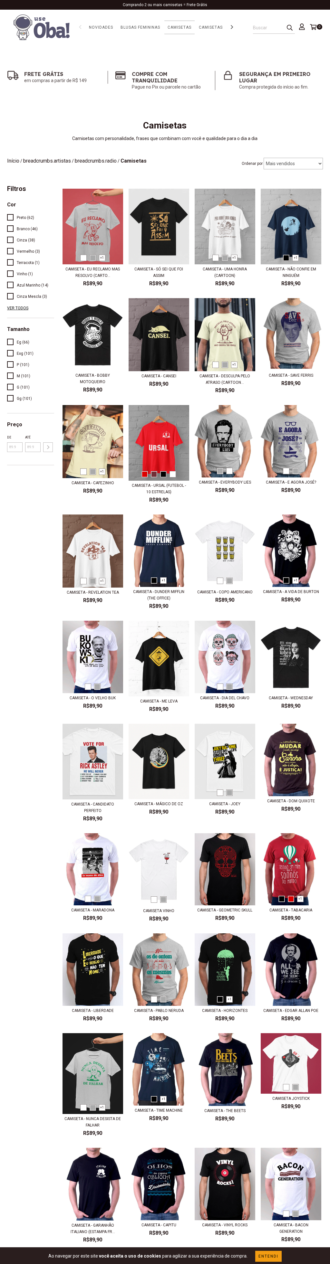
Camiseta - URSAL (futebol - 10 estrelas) (159, 488)
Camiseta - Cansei (158, 376)
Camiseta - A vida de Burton (291, 592)
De (9, 437)
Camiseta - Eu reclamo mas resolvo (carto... (92, 272)
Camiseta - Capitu (158, 1225)
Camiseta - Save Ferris (291, 375)
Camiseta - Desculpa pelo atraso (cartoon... (224, 379)
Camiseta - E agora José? (291, 482)
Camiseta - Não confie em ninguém (291, 272)
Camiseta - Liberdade (93, 1010)
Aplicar (48, 447)
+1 (102, 257)
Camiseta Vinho (158, 911)
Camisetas (179, 27)
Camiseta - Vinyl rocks (225, 1225)
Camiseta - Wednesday (291, 698)
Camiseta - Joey (224, 804)
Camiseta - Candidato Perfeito (92, 807)
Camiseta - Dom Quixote (291, 801)
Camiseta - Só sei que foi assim (158, 272)
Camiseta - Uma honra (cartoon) (225, 272)
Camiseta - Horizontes (225, 1010)
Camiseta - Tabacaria (290, 910)
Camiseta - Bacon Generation (291, 1228)
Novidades (101, 27)
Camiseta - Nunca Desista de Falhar (92, 1122)
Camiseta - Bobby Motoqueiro (92, 378)
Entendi (268, 1256)
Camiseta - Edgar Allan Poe (290, 1010)
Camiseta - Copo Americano (225, 592)
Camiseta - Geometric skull (224, 910)
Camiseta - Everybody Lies (225, 482)
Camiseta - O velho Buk (93, 698)
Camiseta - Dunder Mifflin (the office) (158, 595)
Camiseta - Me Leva (159, 701)
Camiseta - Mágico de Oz (158, 804)
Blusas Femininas (140, 27)
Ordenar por (252, 163)
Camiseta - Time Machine (159, 1110)
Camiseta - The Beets (225, 1110)
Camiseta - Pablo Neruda (159, 1010)
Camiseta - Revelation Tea (93, 592)
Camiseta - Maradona (92, 910)
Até (28, 437)
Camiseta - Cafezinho (93, 483)
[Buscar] (290, 28)
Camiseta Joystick (291, 1098)
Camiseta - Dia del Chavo (224, 698)
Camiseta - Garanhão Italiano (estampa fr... (93, 1228)
